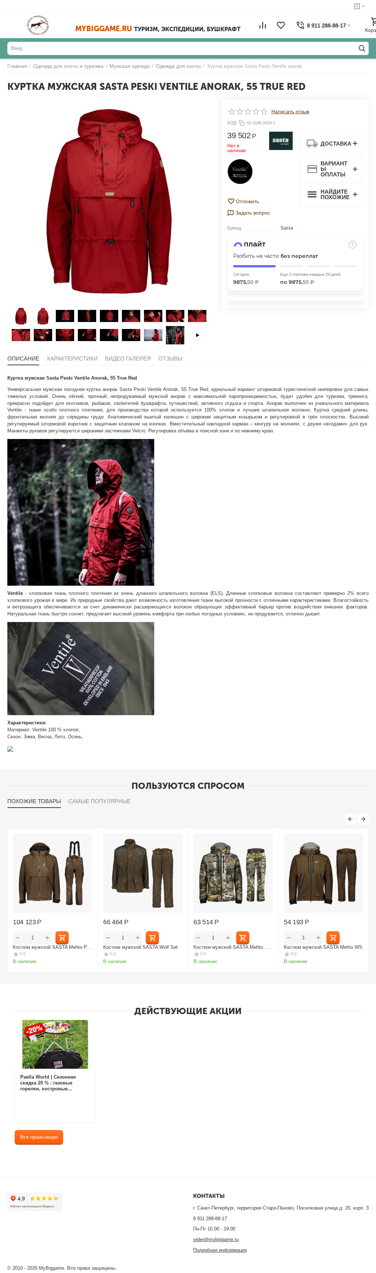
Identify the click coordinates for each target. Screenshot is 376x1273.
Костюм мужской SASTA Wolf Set (167, 947)
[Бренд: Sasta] (281, 140)
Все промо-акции (39, 1137)
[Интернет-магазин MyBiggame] (49, 25)
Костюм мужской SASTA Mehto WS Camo (259, 947)
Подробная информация (220, 1250)
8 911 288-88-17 (210, 1218)
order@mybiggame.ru (216, 1239)
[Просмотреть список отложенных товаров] (281, 25)
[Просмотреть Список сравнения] (262, 25)
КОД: (232, 122)
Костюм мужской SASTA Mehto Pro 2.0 (79, 947)
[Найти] (362, 48)
